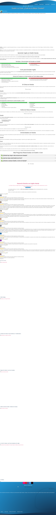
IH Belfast (2, 479)
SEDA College (2, 297)
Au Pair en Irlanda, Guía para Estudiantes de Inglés (10, 443)
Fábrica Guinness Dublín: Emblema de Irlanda (8, 406)
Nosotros (47, 4)
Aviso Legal (6, 511)
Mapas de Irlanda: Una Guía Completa (7, 370)
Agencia (2, 511)
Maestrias (41, 4)
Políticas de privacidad (12, 511)
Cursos (36, 4)
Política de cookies (20, 511)
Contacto (53, 4)
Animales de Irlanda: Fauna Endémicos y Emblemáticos (10, 333)
